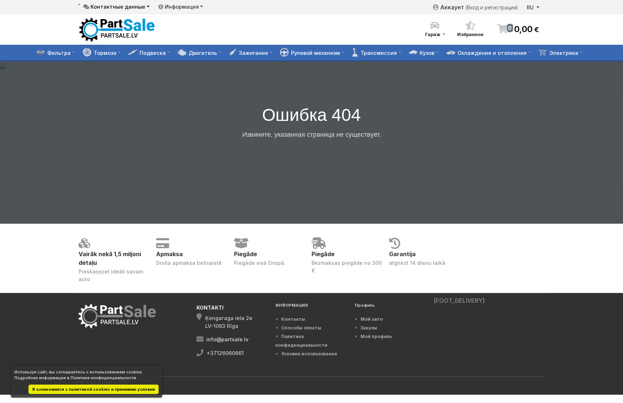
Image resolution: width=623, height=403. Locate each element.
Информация (181, 7)
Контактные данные (117, 7)
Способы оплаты (301, 327)
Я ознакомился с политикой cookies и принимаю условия (93, 389)
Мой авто (372, 319)
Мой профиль (376, 336)
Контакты (293, 319)
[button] (435, 29)
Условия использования (309, 353)
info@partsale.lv (227, 339)
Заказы (369, 327)
